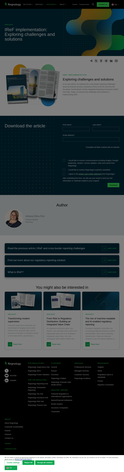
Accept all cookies (44, 463)
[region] (62, 463)
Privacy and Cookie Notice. (23, 459)
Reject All (28, 463)
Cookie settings (13, 463)
